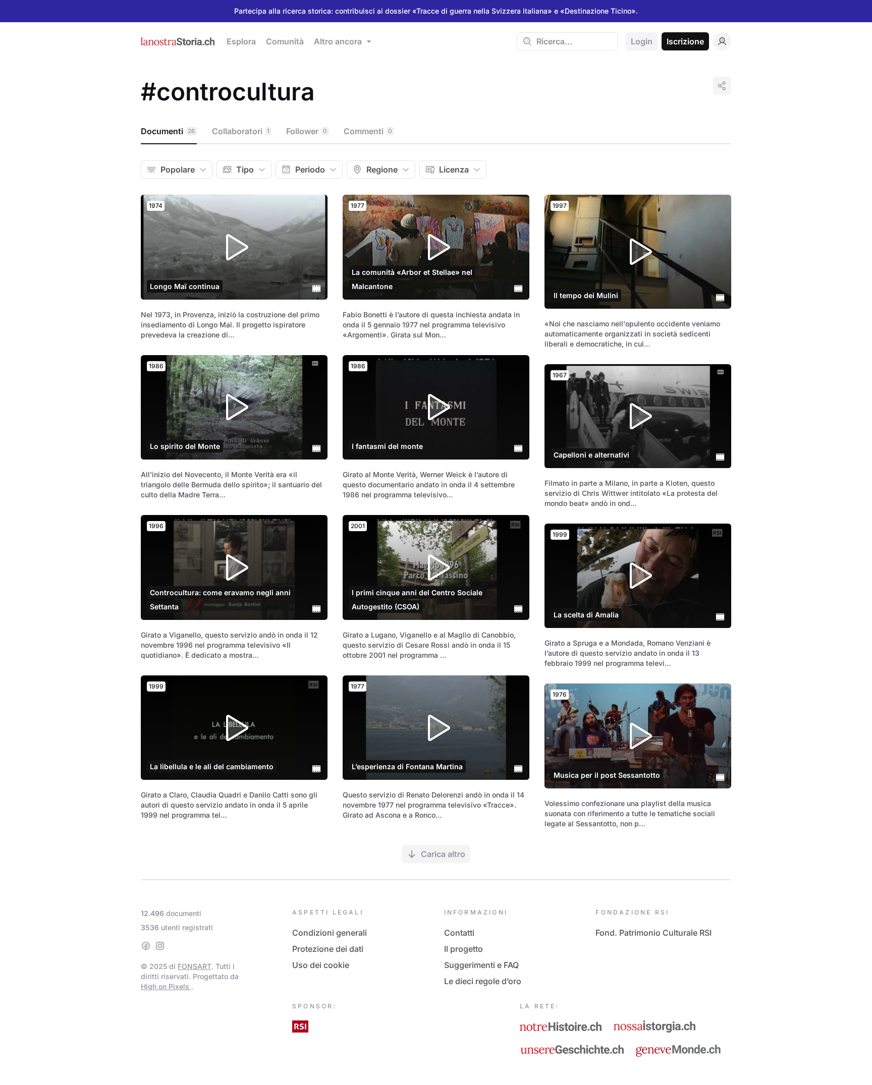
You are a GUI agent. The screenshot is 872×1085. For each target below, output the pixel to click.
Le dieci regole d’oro (482, 981)
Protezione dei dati (327, 949)
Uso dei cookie (320, 965)
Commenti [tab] (368, 131)
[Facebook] (146, 946)
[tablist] (436, 131)
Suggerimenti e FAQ (481, 965)
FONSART (194, 966)
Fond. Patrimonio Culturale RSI (653, 933)
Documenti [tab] (168, 131)
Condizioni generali (329, 933)
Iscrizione (685, 41)
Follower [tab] (306, 131)
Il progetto (463, 949)
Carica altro (443, 854)
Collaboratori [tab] (240, 131)
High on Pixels (166, 986)
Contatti (459, 933)
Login (641, 41)
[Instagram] (160, 946)
